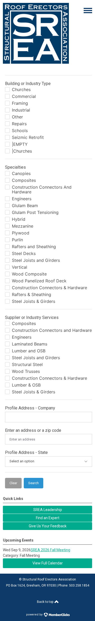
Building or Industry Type (28, 83)
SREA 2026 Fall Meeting (50, 550)
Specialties (15, 167)
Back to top (45, 602)
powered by (34, 614)
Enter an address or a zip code (33, 430)
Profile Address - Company (30, 407)
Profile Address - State (26, 452)
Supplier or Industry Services (32, 317)
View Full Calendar (47, 563)
